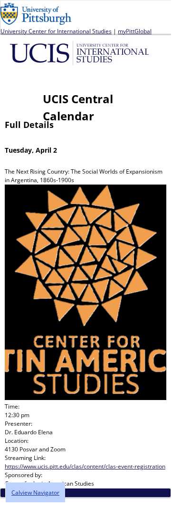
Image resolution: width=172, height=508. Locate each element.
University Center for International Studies (56, 31)
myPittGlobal (135, 31)
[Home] (81, 52)
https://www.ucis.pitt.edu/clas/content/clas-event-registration (85, 466)
